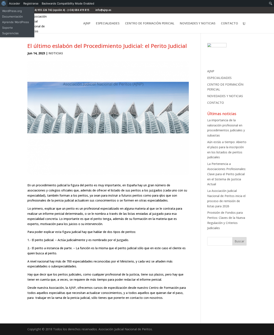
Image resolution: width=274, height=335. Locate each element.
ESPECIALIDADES (107, 23)
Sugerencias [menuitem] (10, 33)
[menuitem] (3, 3)
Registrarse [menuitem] (31, 3)
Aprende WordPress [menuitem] (15, 22)
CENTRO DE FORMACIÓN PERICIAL (149, 23)
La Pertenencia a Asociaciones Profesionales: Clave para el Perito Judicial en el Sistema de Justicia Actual (226, 174)
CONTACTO (229, 23)
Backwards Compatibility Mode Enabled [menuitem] (68, 3)
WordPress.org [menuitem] (12, 11)
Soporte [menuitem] (7, 27)
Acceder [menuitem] (14, 3)
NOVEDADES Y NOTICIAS (197, 23)
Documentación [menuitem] (12, 16)
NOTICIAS (56, 53)
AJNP (86, 23)
